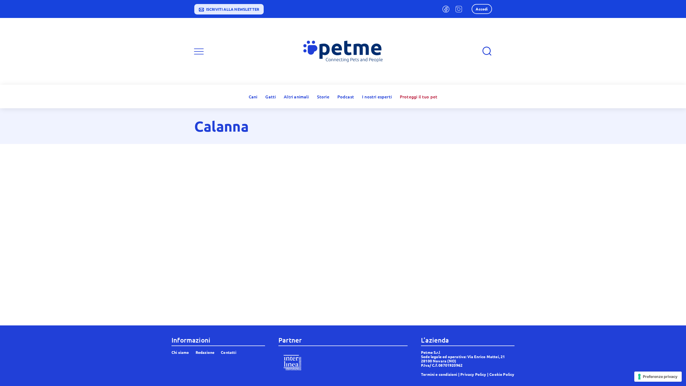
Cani (253, 96)
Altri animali (296, 96)
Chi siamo (180, 352)
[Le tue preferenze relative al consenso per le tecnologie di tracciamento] (658, 377)
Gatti (270, 96)
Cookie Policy (501, 374)
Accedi (482, 8)
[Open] (199, 51)
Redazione (205, 352)
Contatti (228, 352)
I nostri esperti (377, 96)
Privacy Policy (473, 374)
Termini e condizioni (439, 374)
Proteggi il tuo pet (418, 96)
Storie (323, 96)
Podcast (345, 96)
